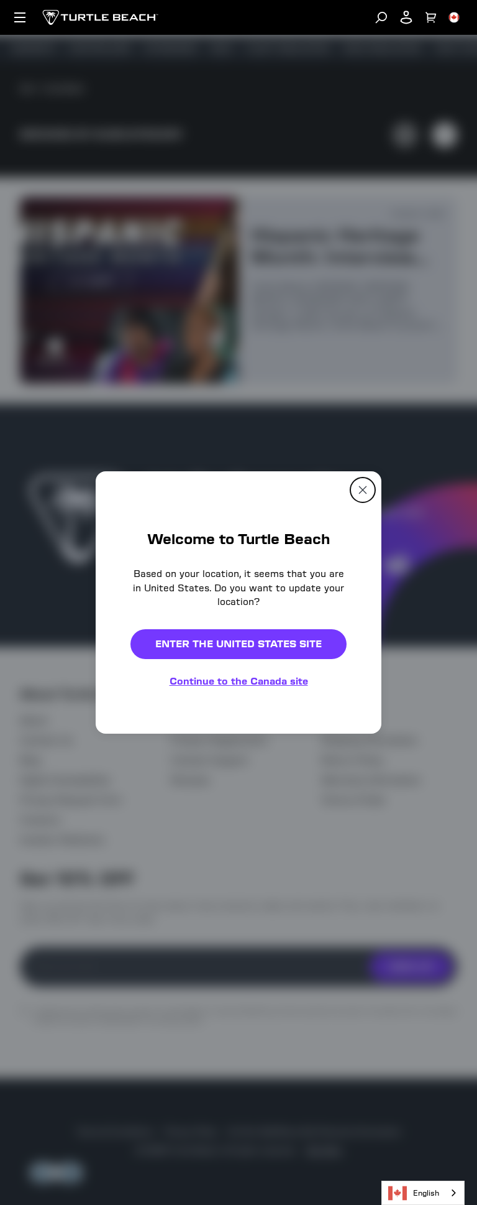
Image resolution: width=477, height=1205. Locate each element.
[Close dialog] (362, 490)
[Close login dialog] (353, 892)
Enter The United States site (238, 644)
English (426, 1193)
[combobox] (423, 1193)
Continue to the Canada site (239, 681)
